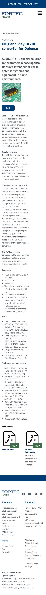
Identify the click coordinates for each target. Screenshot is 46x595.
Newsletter (7, 552)
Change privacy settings (31, 565)
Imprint (28, 549)
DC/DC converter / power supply (10, 512)
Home (4, 33)
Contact (28, 4)
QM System (30, 519)
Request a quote (32, 543)
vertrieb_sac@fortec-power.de (20, 587)
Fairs (4, 549)
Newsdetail (14, 33)
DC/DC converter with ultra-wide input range (11, 519)
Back (8, 108)
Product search (8, 535)
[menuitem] (40, 15)
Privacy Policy (31, 552)
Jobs (36, 4)
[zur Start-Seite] (11, 492)
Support (12, 4)
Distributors (30, 540)
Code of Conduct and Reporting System (34, 524)
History (28, 516)
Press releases (8, 545)
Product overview (9, 507)
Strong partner (31, 513)
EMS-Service (7, 531)
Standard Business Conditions (33, 557)
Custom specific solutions (8, 527)
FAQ (20, 4)
